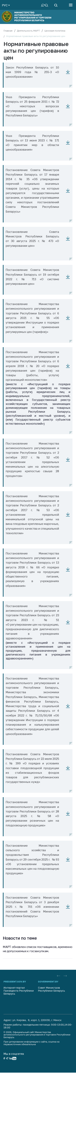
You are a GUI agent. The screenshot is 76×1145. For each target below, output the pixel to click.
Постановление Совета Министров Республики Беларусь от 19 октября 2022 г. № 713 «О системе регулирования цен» (32, 277)
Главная (8, 30)
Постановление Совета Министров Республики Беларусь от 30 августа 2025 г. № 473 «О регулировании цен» (32, 238)
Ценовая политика (54, 30)
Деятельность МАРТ (28, 30)
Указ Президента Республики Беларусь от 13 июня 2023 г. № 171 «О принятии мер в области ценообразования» (32, 142)
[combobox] (6, 4)
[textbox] (6, 4)
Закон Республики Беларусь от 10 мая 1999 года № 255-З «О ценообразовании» (32, 72)
